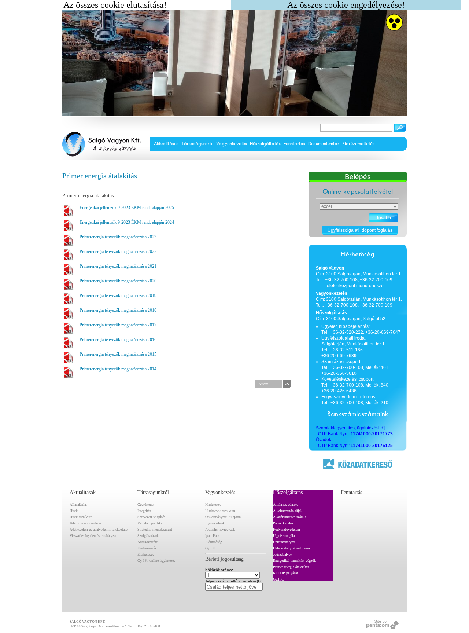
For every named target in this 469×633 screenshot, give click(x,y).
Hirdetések (213, 504)
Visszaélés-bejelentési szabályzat (93, 536)
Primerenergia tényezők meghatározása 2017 (118, 325)
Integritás (144, 511)
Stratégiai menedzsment (154, 529)
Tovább (383, 217)
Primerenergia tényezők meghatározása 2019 (118, 295)
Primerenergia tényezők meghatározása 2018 (118, 310)
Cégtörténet (145, 504)
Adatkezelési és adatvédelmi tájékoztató (99, 529)
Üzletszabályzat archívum (291, 548)
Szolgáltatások (148, 536)
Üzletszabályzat (284, 542)
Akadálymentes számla (289, 517)
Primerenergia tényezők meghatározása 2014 (118, 369)
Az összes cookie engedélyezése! (346, 5)
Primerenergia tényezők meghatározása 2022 (118, 251)
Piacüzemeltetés (358, 143)
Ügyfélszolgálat (284, 536)
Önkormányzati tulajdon (223, 517)
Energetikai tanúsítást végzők (294, 561)
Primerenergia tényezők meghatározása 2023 (118, 236)
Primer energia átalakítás (291, 567)
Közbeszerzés (146, 548)
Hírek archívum (81, 517)
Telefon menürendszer (85, 523)
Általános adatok (285, 504)
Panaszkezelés (283, 523)
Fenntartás (294, 143)
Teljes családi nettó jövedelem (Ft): (234, 581)
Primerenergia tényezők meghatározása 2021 (118, 266)
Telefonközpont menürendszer (355, 285)
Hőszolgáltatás (265, 143)
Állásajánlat (78, 504)
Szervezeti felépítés (151, 517)
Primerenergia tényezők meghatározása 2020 (118, 280)
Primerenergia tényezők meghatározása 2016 (118, 339)
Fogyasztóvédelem (286, 529)
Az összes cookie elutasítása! (115, 5)
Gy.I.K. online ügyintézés (156, 561)
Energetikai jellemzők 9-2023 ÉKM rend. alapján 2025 (127, 207)
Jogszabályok (215, 523)
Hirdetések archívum (220, 511)
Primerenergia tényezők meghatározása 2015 (118, 354)
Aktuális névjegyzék (220, 529)
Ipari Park (212, 536)
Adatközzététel (148, 542)
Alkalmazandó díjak (287, 511)
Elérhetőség (145, 554)
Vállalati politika (149, 523)
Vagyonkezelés (231, 143)
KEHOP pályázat (285, 573)
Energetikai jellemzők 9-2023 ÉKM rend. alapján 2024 (127, 222)
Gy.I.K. (210, 548)
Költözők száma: (219, 570)
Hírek (74, 511)
